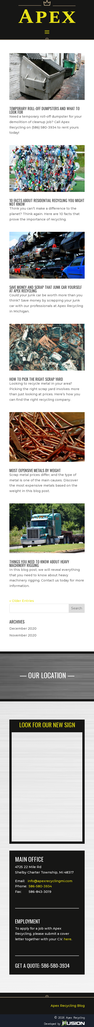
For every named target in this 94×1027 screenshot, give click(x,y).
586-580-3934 (40, 886)
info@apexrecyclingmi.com (50, 881)
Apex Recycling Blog (68, 1006)
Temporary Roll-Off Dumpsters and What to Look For (44, 110)
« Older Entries (21, 601)
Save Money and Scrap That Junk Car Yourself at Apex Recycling (45, 289)
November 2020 (23, 635)
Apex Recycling (75, 1017)
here (67, 939)
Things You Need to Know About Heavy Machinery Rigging (39, 563)
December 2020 (23, 628)
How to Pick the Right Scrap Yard (36, 379)
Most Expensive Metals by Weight (35, 470)
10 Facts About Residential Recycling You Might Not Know (46, 202)
